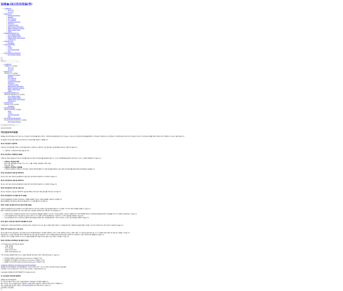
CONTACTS (12, 39)
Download (11, 43)
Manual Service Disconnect (15, 27)
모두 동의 (3, 287)
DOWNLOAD (8, 102)
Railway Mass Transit (14, 30)
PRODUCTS (8, 71)
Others (10, 31)
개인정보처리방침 (13, 49)
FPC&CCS (11, 23)
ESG (9, 51)
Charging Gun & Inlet (14, 22)
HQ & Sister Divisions (14, 54)
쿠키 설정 (10, 287)
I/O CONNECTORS (14, 35)
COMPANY (8, 64)
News (9, 46)
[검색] (18, 61)
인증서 (10, 48)
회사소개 (11, 10)
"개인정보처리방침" (27, 285)
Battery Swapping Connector (16, 28)
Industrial (10, 17)
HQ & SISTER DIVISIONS (12, 118)
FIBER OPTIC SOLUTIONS (16, 38)
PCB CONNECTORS (14, 36)
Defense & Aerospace (14, 15)
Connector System (13, 25)
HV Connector (12, 19)
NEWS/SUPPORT (9, 108)
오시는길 (11, 12)
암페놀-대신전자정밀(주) (16, 3)
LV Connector (12, 20)
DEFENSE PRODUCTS (11, 93)
